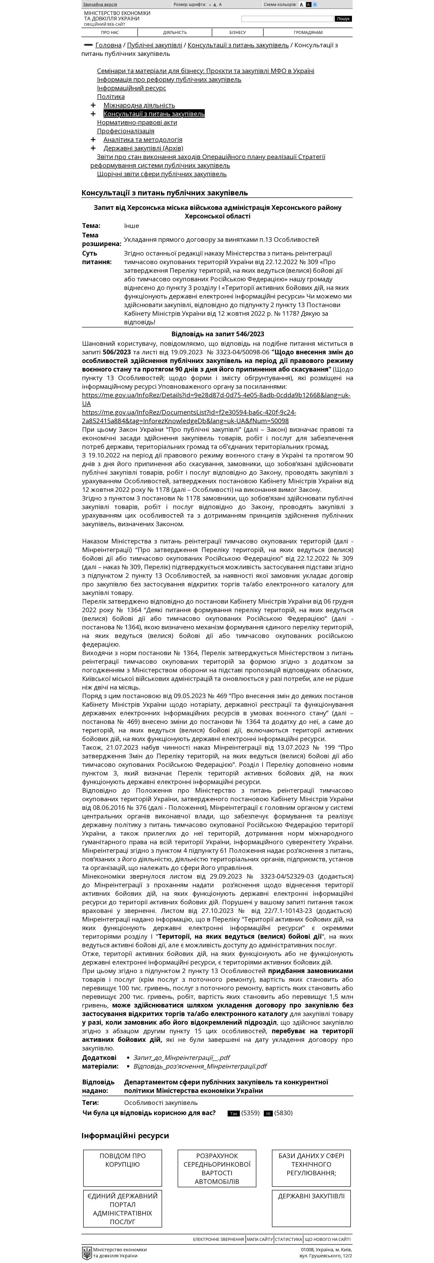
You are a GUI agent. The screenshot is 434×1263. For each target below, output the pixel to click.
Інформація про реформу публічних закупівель (169, 79)
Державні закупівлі (311, 1196)
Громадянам (308, 32)
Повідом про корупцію (122, 1159)
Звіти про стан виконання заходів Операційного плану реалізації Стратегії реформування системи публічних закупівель (207, 160)
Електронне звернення (218, 1239)
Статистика (288, 1239)
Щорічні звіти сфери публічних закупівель (162, 173)
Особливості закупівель (161, 1102)
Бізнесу (237, 32)
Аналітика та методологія (143, 139)
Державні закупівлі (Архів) (143, 148)
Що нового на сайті (328, 1239)
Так (233, 1113)
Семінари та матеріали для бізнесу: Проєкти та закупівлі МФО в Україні (205, 70)
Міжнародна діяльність (139, 105)
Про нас (110, 32)
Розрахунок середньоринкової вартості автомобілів (217, 1168)
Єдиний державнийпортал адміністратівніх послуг (122, 1209)
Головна (108, 44)
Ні (268, 1113)
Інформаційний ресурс (131, 87)
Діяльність (175, 32)
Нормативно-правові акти (137, 122)
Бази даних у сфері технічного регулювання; (311, 1164)
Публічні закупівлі (154, 44)
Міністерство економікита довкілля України (117, 18)
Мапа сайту (260, 1239)
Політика (111, 96)
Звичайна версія (100, 4)
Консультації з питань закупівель (238, 44)
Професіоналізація (125, 130)
